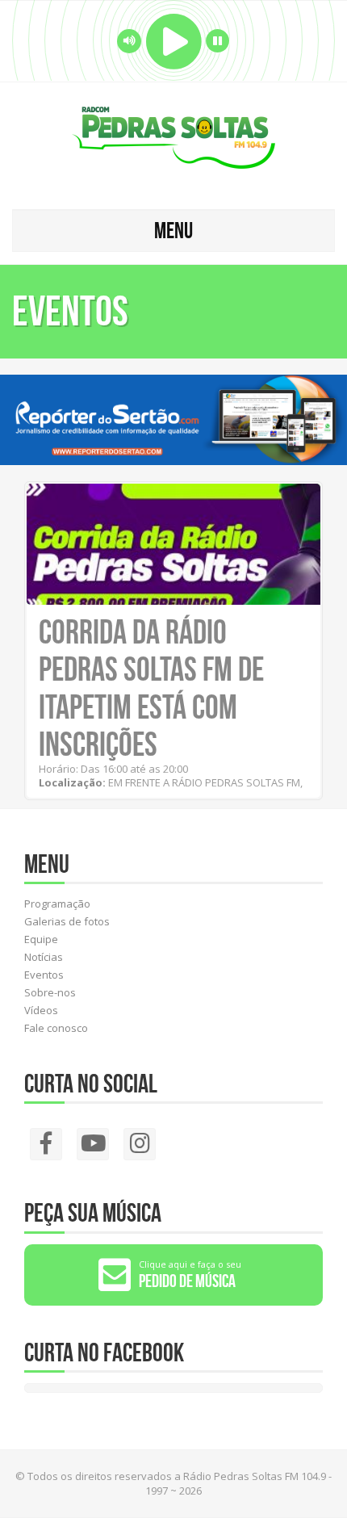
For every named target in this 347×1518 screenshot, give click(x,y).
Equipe (41, 939)
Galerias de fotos (67, 921)
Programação (57, 903)
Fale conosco (56, 1028)
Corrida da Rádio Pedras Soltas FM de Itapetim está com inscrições (151, 687)
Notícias (43, 957)
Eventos (44, 974)
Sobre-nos (50, 992)
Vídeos (41, 1010)
